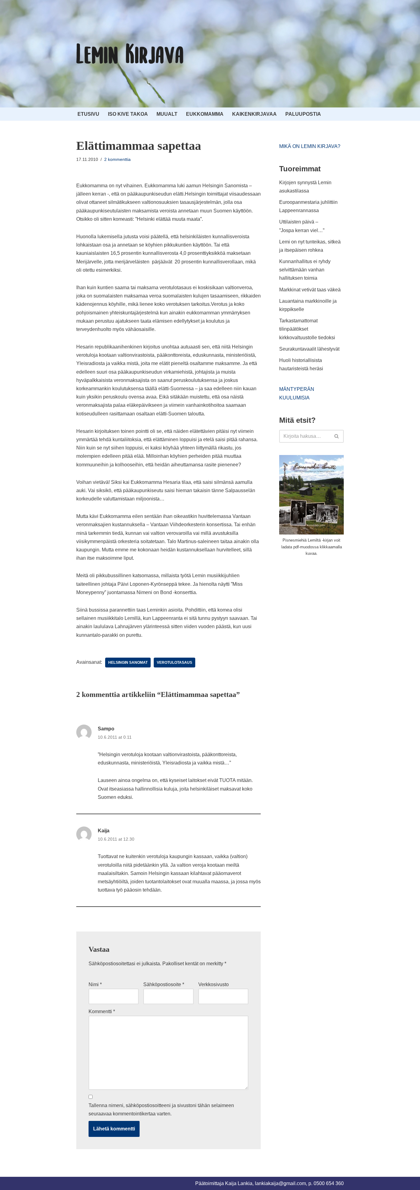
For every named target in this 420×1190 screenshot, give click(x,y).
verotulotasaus (174, 662)
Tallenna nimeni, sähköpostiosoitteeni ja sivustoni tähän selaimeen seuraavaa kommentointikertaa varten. (161, 1109)
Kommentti (102, 1011)
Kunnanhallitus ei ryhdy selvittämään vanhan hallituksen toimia (305, 270)
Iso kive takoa (128, 114)
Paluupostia (303, 114)
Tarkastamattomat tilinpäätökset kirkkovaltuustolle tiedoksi (307, 329)
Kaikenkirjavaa (254, 114)
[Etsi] (337, 436)
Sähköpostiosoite (163, 984)
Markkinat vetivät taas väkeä (310, 289)
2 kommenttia (117, 159)
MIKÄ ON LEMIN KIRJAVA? (309, 146)
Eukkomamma (205, 114)
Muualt (167, 114)
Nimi (95, 984)
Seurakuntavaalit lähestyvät (309, 349)
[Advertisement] (325, 607)
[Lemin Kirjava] (130, 53)
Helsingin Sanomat (128, 662)
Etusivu (88, 114)
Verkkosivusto (213, 984)
